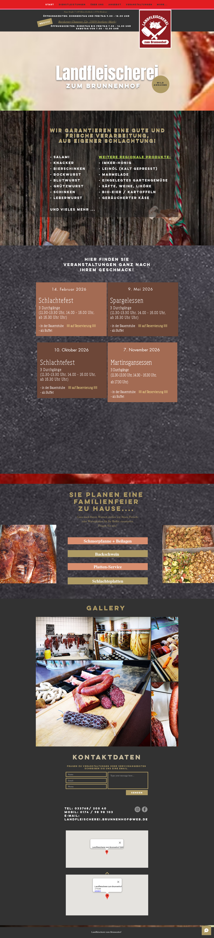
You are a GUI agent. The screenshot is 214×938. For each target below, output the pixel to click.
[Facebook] (144, 809)
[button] (45, 22)
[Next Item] (173, 681)
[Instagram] (137, 809)
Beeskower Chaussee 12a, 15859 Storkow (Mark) (87, 21)
